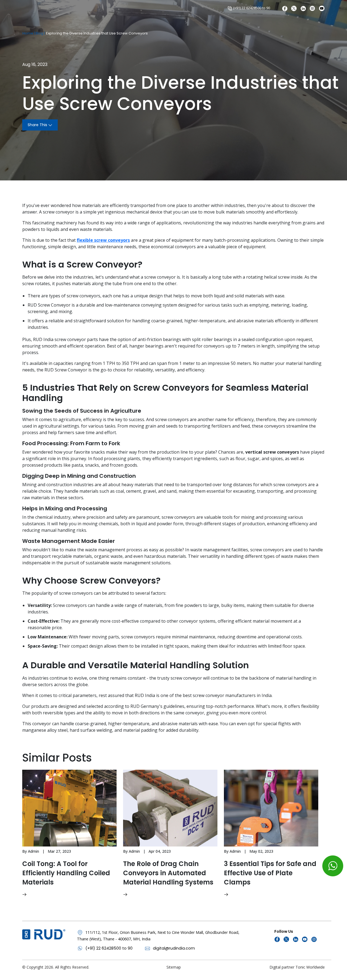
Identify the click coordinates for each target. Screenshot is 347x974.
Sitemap (173, 967)
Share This (38, 125)
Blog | (40, 33)
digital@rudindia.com (174, 948)
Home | (29, 33)
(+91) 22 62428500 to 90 (251, 7)
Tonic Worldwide (310, 967)
